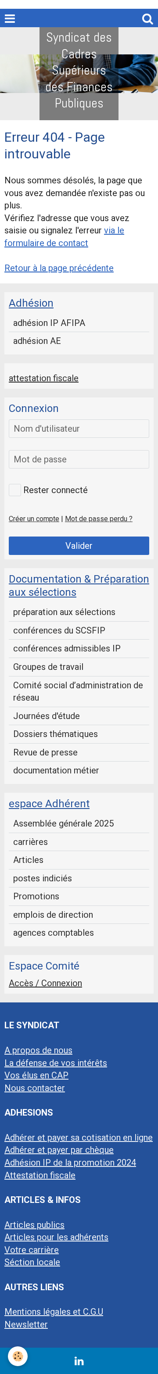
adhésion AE (37, 341)
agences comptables (53, 932)
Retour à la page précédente (59, 268)
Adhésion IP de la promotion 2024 (70, 1162)
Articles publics (34, 1225)
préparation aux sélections (64, 612)
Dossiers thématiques (55, 734)
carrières (30, 842)
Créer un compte (34, 519)
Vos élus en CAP (36, 1075)
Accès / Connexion (45, 983)
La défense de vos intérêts (55, 1063)
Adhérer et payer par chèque (59, 1150)
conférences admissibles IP (67, 648)
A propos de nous (38, 1050)
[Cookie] (18, 1356)
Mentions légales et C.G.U (53, 1311)
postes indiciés (42, 878)
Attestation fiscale (39, 1175)
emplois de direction (53, 914)
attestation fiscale (44, 378)
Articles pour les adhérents (56, 1237)
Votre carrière (31, 1250)
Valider (79, 545)
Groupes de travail (48, 667)
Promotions (36, 896)
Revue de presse (45, 752)
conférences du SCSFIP (59, 630)
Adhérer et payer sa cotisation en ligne (78, 1137)
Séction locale (32, 1262)
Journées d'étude (46, 716)
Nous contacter (34, 1088)
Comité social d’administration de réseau (78, 691)
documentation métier (56, 770)
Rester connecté (55, 490)
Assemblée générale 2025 (63, 823)
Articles (28, 860)
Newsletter (26, 1324)
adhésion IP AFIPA (49, 323)
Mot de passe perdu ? (99, 519)
